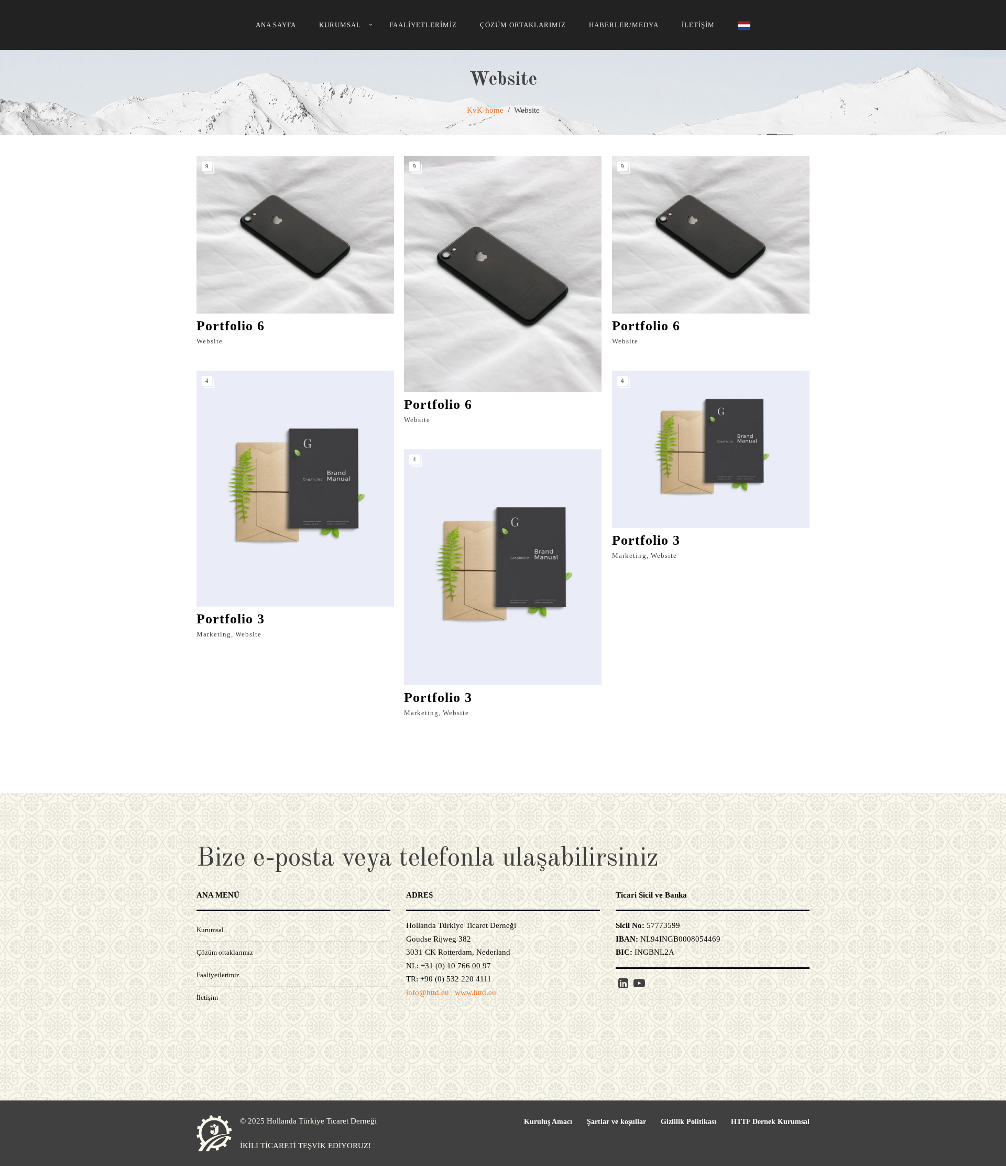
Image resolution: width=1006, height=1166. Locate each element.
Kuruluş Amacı (548, 1122)
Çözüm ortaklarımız (523, 25)
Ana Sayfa (276, 25)
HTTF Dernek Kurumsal (770, 1122)
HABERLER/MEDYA (624, 25)
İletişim (698, 25)
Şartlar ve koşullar (616, 1122)
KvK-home (485, 110)
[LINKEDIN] (623, 983)
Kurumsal (340, 25)
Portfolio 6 (230, 325)
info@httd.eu (427, 992)
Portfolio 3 (230, 619)
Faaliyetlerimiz (423, 25)
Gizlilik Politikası (688, 1122)
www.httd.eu (475, 992)
